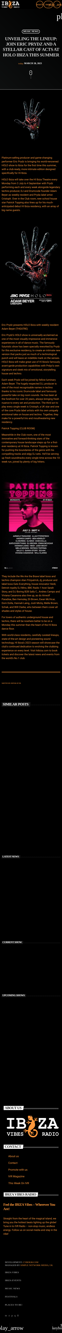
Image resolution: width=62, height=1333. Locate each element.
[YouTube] (6, 1315)
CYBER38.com (30, 1262)
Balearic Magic (22, 1047)
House (9, 970)
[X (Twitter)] (9, 1315)
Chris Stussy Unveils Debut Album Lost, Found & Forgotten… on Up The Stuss (29, 761)
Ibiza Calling (21, 1003)
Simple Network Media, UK (36, 1265)
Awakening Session (24, 1033)
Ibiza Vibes (11, 816)
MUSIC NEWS (30, 31)
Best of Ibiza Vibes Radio (27, 1018)
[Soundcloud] (12, 1315)
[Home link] (10, 4)
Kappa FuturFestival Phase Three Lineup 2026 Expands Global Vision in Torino (36, 926)
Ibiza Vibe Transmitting (19, 975)
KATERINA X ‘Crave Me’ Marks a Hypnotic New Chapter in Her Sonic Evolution (35, 912)
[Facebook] (18, 1315)
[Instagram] (15, 1315)
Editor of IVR (16, 683)
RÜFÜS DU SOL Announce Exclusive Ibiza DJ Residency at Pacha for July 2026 (36, 897)
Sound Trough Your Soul (27, 1062)
